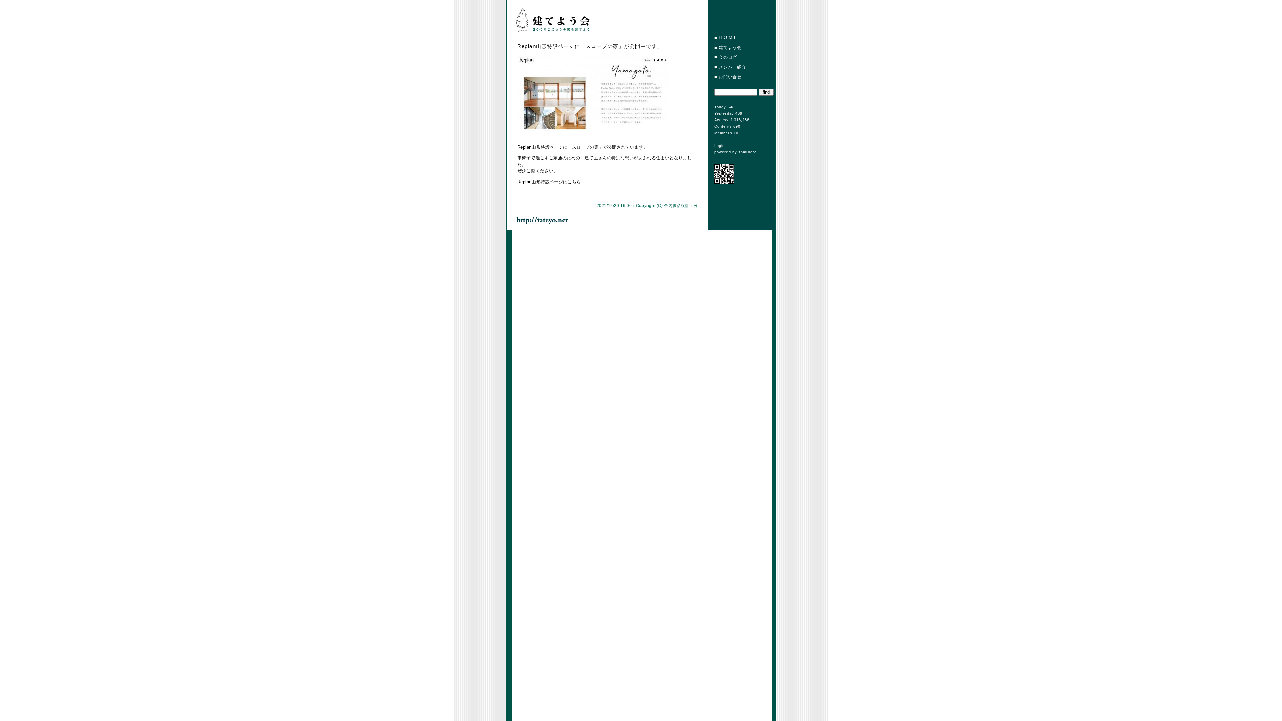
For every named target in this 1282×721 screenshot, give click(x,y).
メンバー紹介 (732, 67)
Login (719, 146)
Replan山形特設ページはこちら (549, 181)
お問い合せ (730, 76)
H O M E (728, 37)
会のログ (728, 57)
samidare (747, 152)
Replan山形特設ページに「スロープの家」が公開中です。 (590, 46)
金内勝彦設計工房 (681, 205)
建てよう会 (730, 47)
